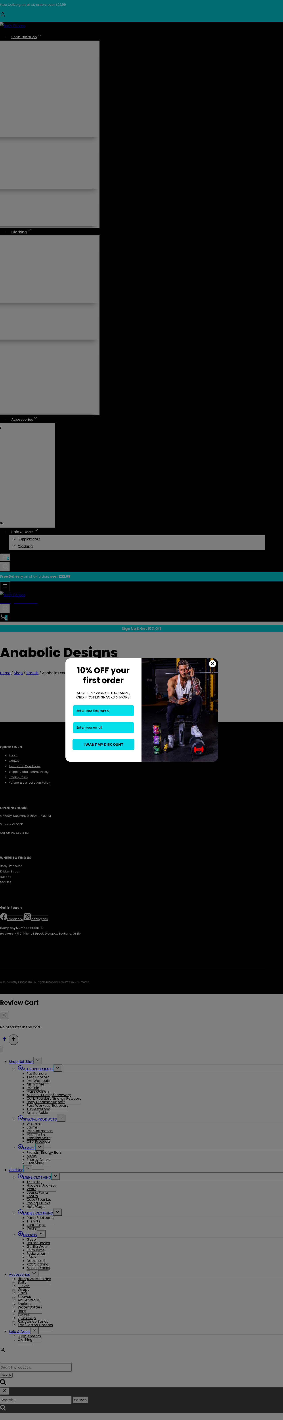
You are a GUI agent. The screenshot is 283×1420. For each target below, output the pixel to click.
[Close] (212, 663)
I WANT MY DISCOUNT (103, 744)
